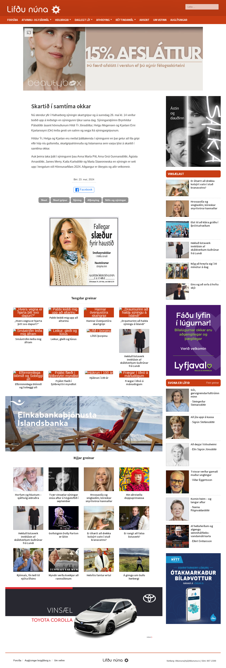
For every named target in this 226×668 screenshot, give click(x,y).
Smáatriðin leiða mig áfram (28, 340)
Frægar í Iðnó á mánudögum (134, 382)
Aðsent (144, 20)
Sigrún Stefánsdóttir (203, 422)
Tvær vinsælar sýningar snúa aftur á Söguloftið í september (63, 498)
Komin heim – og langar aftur (201, 500)
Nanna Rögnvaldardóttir (200, 509)
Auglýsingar (178, 20)
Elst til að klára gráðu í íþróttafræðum (204, 223)
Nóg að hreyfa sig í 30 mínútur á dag (204, 265)
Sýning (77, 200)
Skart (44, 200)
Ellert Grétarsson (202, 541)
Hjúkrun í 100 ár (99, 377)
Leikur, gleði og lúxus (63, 339)
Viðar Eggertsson (202, 479)
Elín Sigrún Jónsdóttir (204, 449)
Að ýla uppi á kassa (202, 417)
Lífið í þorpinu (99, 336)
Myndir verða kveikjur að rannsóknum (64, 576)
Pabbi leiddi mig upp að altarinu (63, 319)
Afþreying (93, 200)
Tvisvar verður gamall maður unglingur (204, 473)
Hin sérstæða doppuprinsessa (134, 496)
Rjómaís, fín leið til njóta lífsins (28, 576)
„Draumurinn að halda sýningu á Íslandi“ (134, 322)
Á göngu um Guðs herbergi (134, 576)
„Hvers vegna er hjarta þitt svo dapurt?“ (28, 322)
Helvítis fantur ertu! (99, 575)
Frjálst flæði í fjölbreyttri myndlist (63, 382)
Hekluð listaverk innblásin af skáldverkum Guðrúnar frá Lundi (134, 361)
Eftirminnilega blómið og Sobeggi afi (28, 385)
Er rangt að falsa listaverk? (134, 534)
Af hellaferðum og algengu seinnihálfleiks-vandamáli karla (202, 531)
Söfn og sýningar (115, 200)
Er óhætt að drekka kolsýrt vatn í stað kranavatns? (99, 536)
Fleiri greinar (212, 382)
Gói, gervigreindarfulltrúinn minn (205, 393)
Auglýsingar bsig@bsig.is (38, 660)
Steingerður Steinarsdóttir (198, 403)
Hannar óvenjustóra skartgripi (98, 322)
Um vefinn (159, 20)
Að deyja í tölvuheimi (204, 444)
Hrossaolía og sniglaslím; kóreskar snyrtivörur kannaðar (99, 498)
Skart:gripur (60, 200)
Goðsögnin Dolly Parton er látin (63, 534)
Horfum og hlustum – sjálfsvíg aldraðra (28, 496)
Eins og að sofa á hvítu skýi (205, 286)
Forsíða (12, 20)
